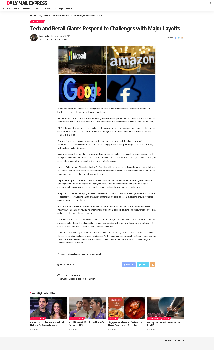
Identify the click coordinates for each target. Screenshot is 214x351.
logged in (73, 279)
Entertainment (38, 318)
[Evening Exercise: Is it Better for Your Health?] (165, 308)
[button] (4, 3)
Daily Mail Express (27, 3)
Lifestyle (113, 318)
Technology (37, 21)
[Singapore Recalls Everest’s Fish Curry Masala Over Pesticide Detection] (126, 308)
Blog (40, 15)
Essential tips (154, 318)
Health (166, 318)
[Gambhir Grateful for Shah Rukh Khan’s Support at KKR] (87, 308)
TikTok (104, 254)
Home (33, 15)
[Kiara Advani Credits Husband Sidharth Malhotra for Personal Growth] (48, 308)
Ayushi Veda (44, 36)
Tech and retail (95, 254)
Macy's (85, 254)
